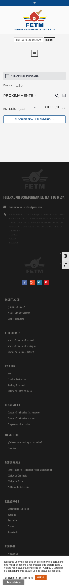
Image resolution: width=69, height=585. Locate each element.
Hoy (34, 107)
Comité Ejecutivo (16, 318)
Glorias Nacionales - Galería (21, 352)
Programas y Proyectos (19, 424)
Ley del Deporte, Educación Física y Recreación (30, 469)
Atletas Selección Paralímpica (22, 346)
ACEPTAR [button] (41, 577)
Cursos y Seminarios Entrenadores (24, 412)
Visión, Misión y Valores (19, 313)
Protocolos (13, 553)
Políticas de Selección (18, 487)
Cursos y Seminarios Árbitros (21, 418)
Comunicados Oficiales (18, 508)
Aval (9, 373)
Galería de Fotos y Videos (20, 391)
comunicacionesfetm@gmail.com (25, 207)
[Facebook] (24, 282)
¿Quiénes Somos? (16, 307)
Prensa (11, 526)
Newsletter (13, 520)
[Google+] (32, 282)
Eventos (7, 85)
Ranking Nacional (16, 385)
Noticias (12, 514)
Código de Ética (15, 481)
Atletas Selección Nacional (20, 340)
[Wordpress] (39, 282)
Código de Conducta (17, 475)
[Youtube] (46, 282)
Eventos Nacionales (17, 379)
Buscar (49, 40)
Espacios (12, 448)
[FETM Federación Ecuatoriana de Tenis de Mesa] (34, 19)
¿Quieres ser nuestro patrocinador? (25, 442)
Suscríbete (13, 532)
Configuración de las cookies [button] (19, 577)
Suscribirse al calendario (33, 119)
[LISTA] (63, 95)
